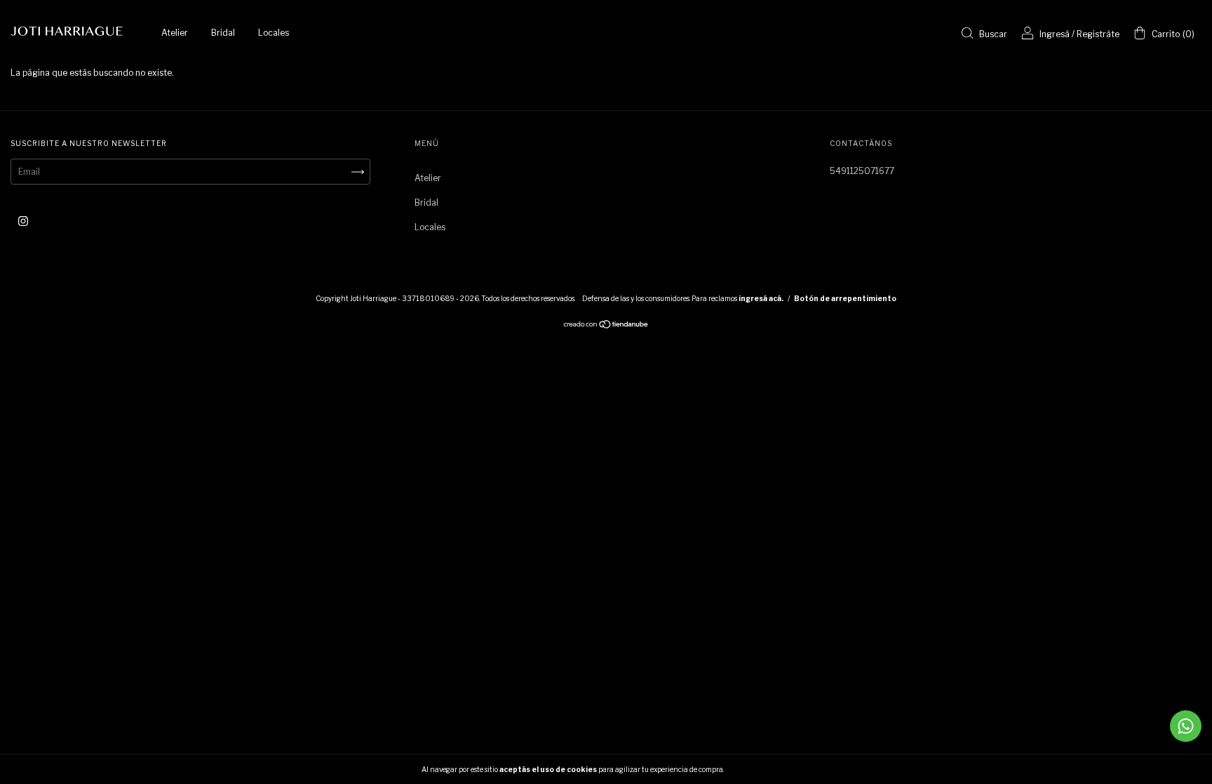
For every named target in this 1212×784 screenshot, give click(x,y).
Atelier (174, 32)
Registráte (1098, 34)
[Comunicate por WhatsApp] (1185, 726)
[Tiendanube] (606, 326)
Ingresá (1054, 34)
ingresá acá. (761, 298)
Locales (273, 32)
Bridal (223, 32)
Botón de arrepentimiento (845, 298)
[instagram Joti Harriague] (23, 220)
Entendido (762, 769)
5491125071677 (862, 171)
